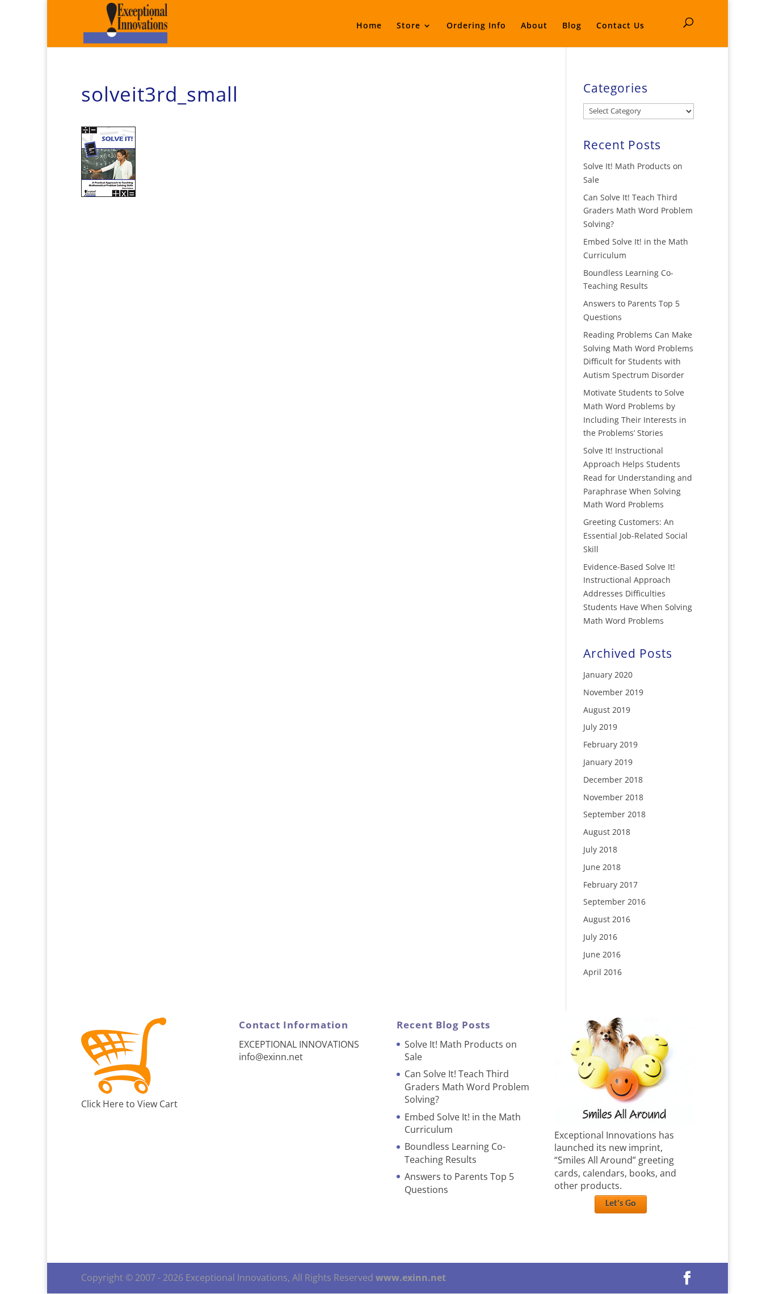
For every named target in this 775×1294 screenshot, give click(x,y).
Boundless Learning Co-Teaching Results (455, 1152)
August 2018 (606, 831)
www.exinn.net (411, 1277)
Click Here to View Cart (129, 1104)
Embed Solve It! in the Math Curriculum (463, 1123)
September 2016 (614, 901)
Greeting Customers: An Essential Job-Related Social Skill (635, 535)
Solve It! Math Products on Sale (461, 1050)
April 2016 (602, 972)
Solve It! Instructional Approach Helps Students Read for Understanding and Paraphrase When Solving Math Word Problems (637, 477)
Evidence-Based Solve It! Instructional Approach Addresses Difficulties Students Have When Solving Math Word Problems (637, 593)
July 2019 (600, 726)
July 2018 (600, 849)
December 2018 (613, 779)
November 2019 (613, 692)
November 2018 (613, 797)
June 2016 (602, 954)
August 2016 (606, 919)
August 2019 (606, 709)
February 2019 (610, 744)
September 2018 (614, 814)
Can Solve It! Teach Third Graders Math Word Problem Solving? (638, 211)
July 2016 (600, 936)
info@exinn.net (271, 1057)
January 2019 (608, 762)
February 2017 (610, 884)
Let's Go (620, 1203)
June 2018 (602, 867)
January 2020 (608, 674)
